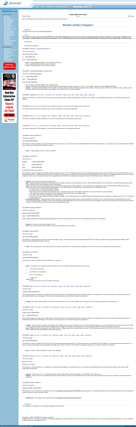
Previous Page (26, 16)
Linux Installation (8, 22)
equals (65, 95)
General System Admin (10, 50)
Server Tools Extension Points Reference (56, 19)
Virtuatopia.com (8, 43)
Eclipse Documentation (10, 40)
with (73, 95)
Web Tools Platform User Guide (30, 19)
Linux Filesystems (8, 52)
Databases (6, 36)
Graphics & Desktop (9, 55)
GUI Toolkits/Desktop (9, 35)
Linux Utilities (7, 25)
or (44, 95)
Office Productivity (9, 21)
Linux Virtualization (9, 26)
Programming (7, 30)
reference (91, 95)
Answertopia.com (8, 44)
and (42, 95)
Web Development (8, 34)
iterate (85, 95)
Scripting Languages (9, 31)
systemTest (59, 95)
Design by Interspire (130, 426)
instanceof (48, 95)
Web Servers (7, 53)
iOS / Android (7, 18)
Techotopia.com (8, 41)
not (39, 95)
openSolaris (7, 39)
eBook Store (7, 17)
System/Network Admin (10, 29)
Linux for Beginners (9, 19)
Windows (6, 57)
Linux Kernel (7, 27)
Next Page (131, 16)
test (54, 95)
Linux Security (7, 23)
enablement (47, 71)
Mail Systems (7, 38)
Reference (42, 19)
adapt (81, 95)
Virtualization (7, 48)
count (69, 95)
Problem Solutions (8, 59)
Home (78, 16)
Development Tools (9, 32)
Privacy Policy (7, 60)
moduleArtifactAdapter (43, 48)
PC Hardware (7, 56)
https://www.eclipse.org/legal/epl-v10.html (35, 420)
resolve (77, 95)
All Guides (6, 16)
